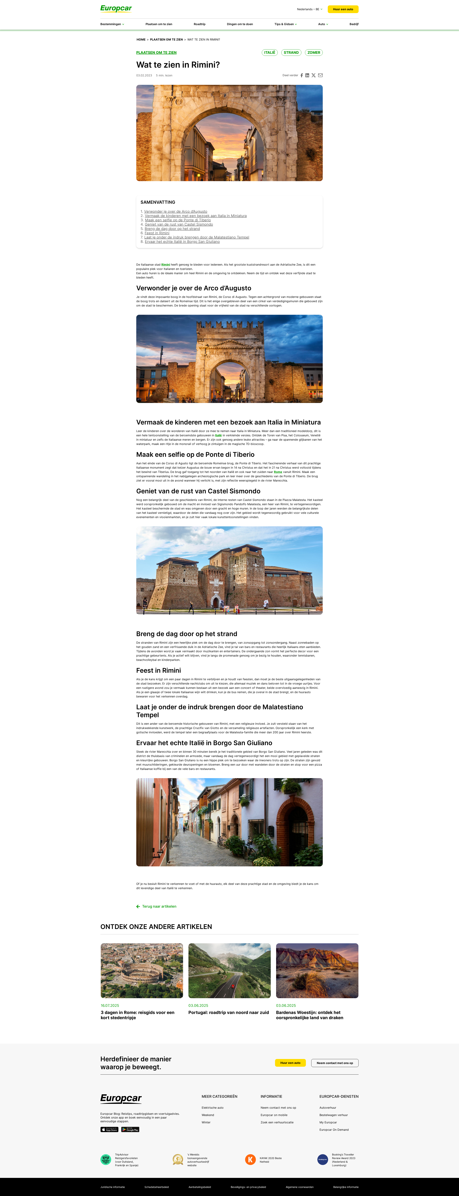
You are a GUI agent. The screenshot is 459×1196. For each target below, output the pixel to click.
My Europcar (328, 1122)
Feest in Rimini (157, 233)
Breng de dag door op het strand (172, 229)
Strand (291, 52)
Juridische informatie (112, 1186)
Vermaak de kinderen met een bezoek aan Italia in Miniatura (196, 216)
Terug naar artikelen (159, 906)
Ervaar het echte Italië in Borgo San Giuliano (182, 241)
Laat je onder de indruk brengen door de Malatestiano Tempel (196, 237)
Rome (278, 472)
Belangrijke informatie (346, 1186)
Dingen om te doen (240, 24)
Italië (269, 52)
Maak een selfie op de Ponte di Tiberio (178, 220)
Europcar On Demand (334, 1129)
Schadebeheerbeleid (157, 1186)
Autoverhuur (328, 1107)
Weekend (208, 1115)
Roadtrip (199, 24)
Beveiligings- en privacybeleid (248, 1186)
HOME (141, 39)
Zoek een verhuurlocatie (277, 1122)
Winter (206, 1122)
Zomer (313, 52)
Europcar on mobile (274, 1115)
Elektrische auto (213, 1107)
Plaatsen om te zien (159, 24)
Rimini (165, 264)
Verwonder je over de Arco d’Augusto (175, 211)
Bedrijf (354, 24)
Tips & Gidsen (284, 24)
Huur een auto (343, 9)
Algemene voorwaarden (300, 1186)
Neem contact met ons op (335, 1063)
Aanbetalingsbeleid (200, 1186)
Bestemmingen (110, 24)
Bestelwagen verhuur (334, 1115)
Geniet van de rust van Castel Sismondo (179, 224)
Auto (321, 24)
